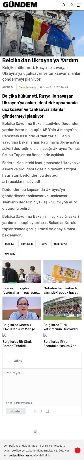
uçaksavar (60, 243)
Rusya (43, 243)
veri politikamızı (19, 455)
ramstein (27, 243)
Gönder (16, 411)
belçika (9, 243)
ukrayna (10, 253)
